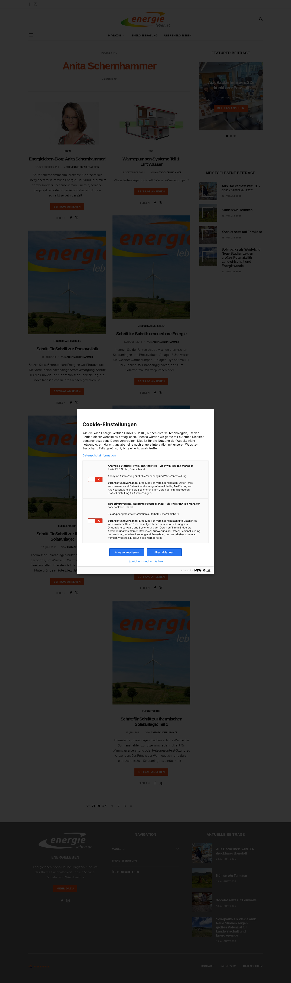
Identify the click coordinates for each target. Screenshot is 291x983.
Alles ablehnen (164, 552)
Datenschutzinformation (99, 455)
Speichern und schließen (145, 561)
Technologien (178, 433)
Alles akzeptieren (127, 552)
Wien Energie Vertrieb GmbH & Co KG (119, 433)
